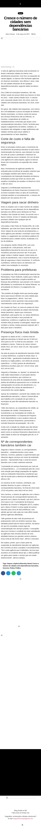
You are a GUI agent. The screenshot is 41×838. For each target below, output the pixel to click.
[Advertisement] (19, 610)
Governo (6, 568)
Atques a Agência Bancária (17, 563)
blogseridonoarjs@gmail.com (23, 818)
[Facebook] (15, 825)
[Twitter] (22, 825)
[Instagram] (18, 825)
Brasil (20, 13)
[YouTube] (26, 825)
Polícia (12, 568)
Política (18, 568)
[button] (4, 4)
